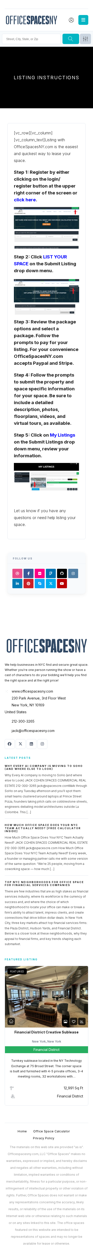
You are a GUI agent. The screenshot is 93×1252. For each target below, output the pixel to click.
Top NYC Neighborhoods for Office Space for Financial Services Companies (44, 884)
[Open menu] (83, 20)
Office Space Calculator (51, 1131)
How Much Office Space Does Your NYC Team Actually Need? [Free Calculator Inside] (43, 828)
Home (22, 1131)
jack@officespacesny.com (33, 731)
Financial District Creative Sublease (46, 1032)
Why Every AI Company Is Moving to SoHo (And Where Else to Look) (44, 767)
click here (25, 200)
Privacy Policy (43, 1138)
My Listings (62, 435)
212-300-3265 (23, 721)
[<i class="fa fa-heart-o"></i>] (73, 1021)
